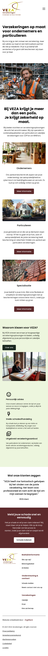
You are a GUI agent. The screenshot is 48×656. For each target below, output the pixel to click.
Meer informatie (24, 191)
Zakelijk (25, 600)
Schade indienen (24, 540)
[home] (12, 9)
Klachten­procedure (9, 639)
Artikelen (25, 568)
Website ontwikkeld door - (17, 620)
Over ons (9, 347)
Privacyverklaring (8, 631)
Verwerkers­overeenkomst (11, 635)
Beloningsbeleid (28, 564)
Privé (23, 604)
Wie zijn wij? (26, 559)
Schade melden (28, 583)
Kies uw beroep (27, 608)
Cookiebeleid (7, 643)
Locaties (5, 648)
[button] (43, 8)
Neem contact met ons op (32, 587)
